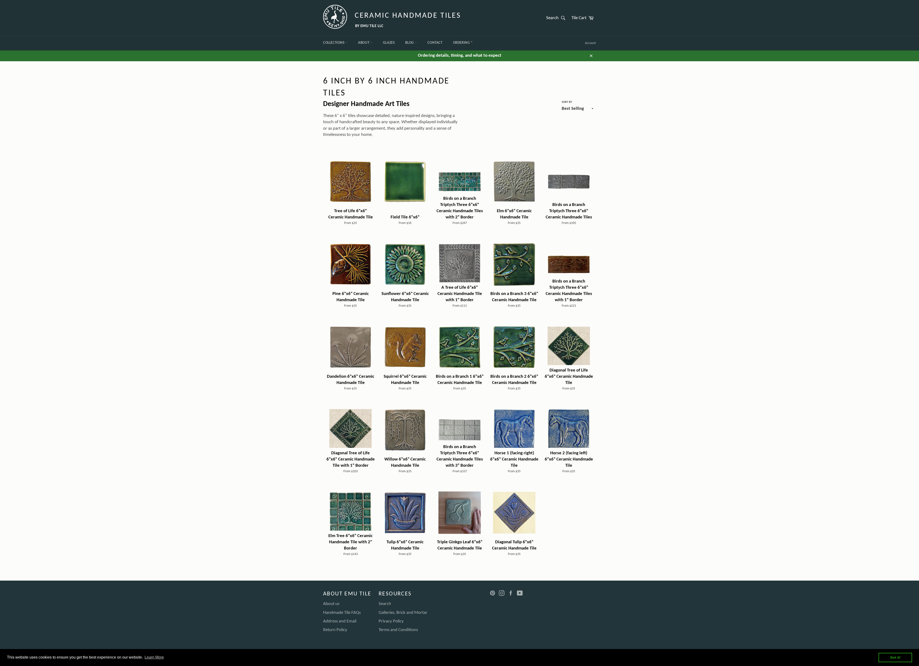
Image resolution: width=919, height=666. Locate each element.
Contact (434, 43)
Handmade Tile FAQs (342, 612)
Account (590, 43)
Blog (410, 43)
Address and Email (339, 621)
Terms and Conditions (398, 630)
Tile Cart (584, 17)
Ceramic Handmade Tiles (408, 16)
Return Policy (335, 630)
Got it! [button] (895, 657)
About (364, 43)
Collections (334, 43)
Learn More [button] (154, 657)
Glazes (389, 43)
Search (557, 17)
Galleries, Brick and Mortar (403, 612)
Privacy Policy (391, 621)
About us (331, 604)
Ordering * (463, 43)
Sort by (567, 102)
